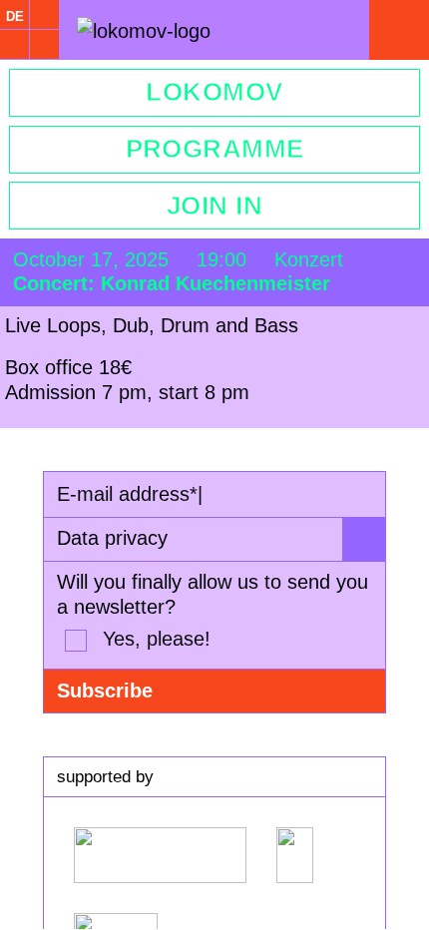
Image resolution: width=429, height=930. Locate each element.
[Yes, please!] (76, 641)
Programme (215, 149)
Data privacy (112, 538)
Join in (214, 206)
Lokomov (214, 92)
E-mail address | (130, 494)
